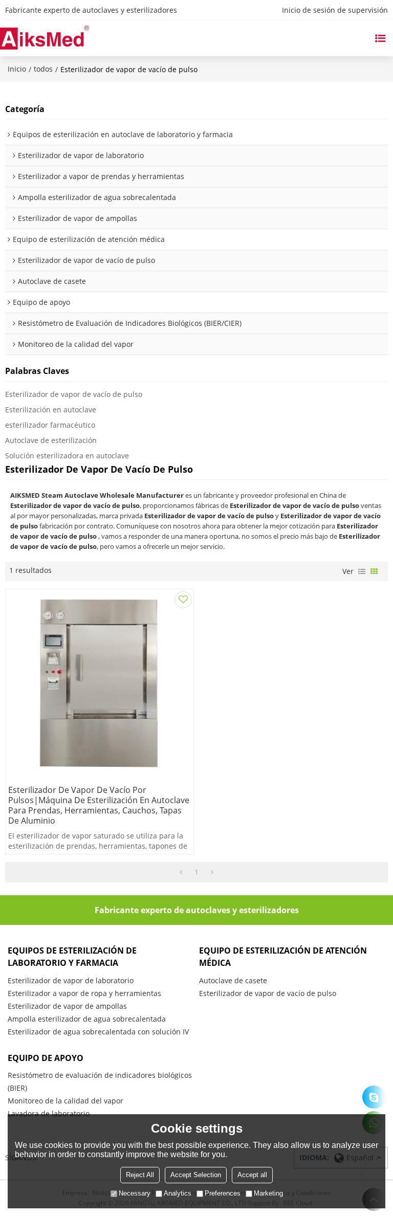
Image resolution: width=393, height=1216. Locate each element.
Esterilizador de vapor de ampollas (67, 1006)
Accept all (252, 1175)
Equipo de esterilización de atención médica (283, 956)
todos (43, 69)
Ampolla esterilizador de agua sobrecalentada (87, 1019)
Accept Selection (195, 1175)
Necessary (134, 1193)
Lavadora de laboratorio (49, 1113)
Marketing (268, 1193)
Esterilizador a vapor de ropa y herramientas (84, 993)
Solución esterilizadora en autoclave (67, 455)
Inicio (17, 69)
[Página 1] (180, 872)
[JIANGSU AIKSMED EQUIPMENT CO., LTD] (44, 38)
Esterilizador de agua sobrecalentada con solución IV (98, 1031)
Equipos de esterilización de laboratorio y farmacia (72, 956)
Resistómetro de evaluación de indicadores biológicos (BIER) (100, 1081)
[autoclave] (373, 1097)
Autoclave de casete (233, 980)
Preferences (223, 1193)
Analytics (177, 1193)
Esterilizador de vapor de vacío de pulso (73, 394)
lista (362, 571)
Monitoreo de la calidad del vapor (65, 1101)
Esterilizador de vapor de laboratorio (71, 980)
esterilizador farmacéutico (50, 425)
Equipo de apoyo (45, 1058)
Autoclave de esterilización (51, 440)
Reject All (140, 1175)
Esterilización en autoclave (50, 409)
